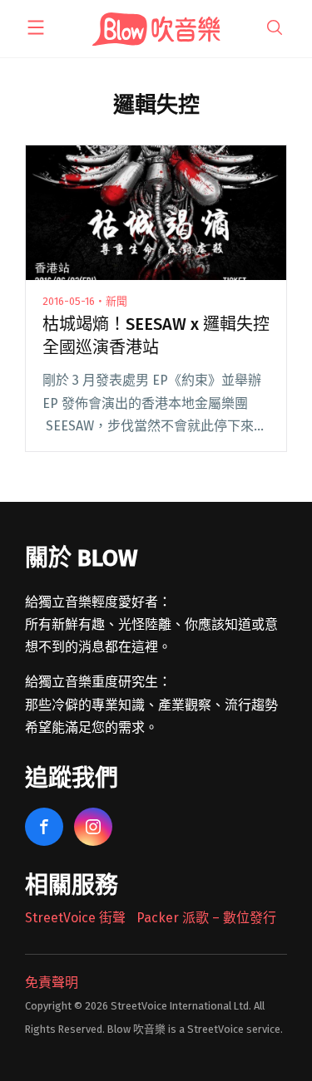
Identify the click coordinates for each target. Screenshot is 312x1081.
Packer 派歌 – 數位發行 (206, 918)
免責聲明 (51, 982)
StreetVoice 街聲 (75, 918)
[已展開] (36, 27)
